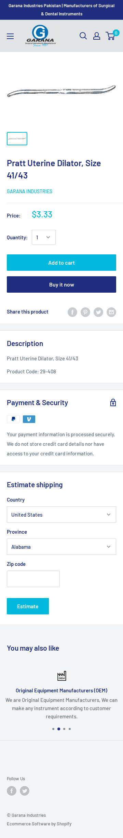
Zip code (16, 564)
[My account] (96, 36)
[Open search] (83, 36)
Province (17, 532)
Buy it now (61, 284)
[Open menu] (10, 36)
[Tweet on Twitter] (98, 311)
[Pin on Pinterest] (85, 311)
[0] (110, 36)
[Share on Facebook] (72, 311)
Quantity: (17, 237)
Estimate (28, 606)
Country (16, 499)
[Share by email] (111, 311)
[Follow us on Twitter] (24, 791)
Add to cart (61, 262)
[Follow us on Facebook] (11, 791)
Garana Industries (29, 191)
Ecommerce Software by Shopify (39, 823)
